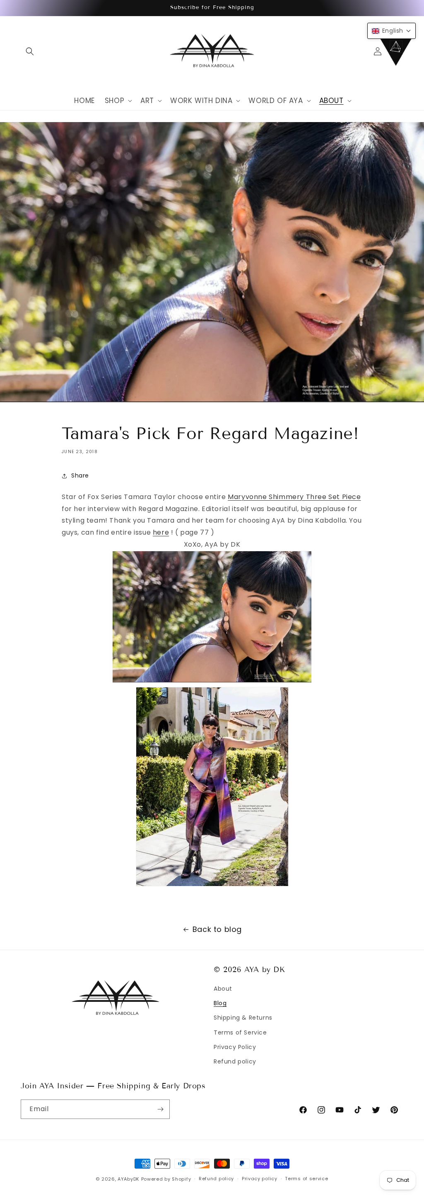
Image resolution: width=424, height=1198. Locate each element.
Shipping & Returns (243, 1017)
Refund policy (235, 1061)
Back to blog (217, 929)
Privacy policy (259, 1178)
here (161, 532)
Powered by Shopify (166, 1179)
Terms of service (306, 1178)
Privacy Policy (235, 1047)
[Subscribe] (160, 1109)
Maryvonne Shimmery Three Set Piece (294, 497)
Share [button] (80, 475)
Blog (220, 1003)
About (223, 988)
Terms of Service (240, 1032)
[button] (30, 51)
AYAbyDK (129, 1179)
